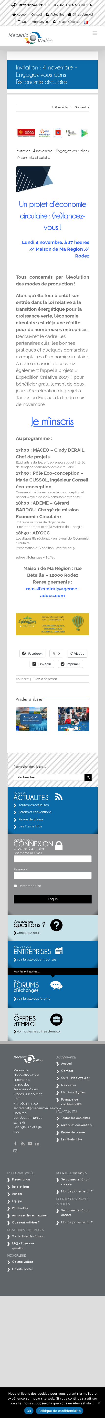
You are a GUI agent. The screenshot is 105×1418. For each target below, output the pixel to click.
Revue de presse (45, 679)
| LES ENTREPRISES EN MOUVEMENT (56, 5)
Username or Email (28, 853)
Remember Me (30, 886)
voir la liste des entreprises (36, 959)
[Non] (98, 1402)
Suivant (80, 107)
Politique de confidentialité (59, 1411)
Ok (29, 1411)
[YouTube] (30, 1143)
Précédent (63, 107)
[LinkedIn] (37, 1143)
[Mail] (15, 1151)
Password (21, 869)
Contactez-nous (28, 933)
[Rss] (23, 1143)
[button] (19, 718)
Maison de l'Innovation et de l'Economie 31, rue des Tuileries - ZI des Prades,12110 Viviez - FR (27, 1084)
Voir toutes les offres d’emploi (38, 1031)
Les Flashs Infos (30, 826)
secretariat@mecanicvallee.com (37, 1108)
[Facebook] (15, 1143)
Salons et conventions (35, 812)
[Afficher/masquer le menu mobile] (95, 33)
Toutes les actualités (34, 805)
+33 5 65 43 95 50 (25, 1103)
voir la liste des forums (33, 998)
